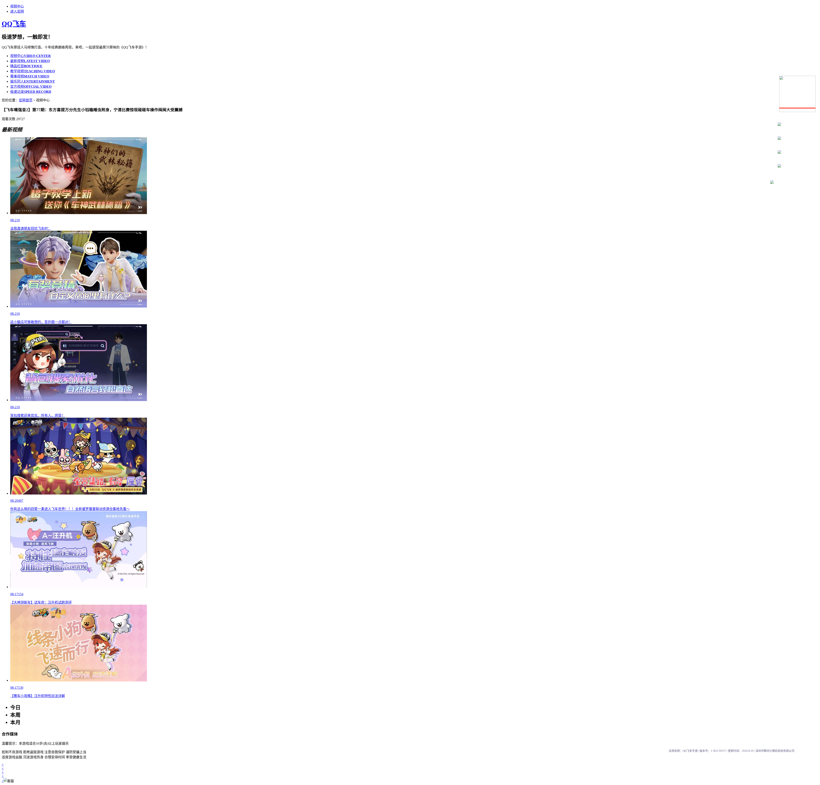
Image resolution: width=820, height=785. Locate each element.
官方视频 (30, 86)
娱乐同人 (32, 81)
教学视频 (32, 71)
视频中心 (17, 6)
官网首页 (25, 100)
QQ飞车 (14, 24)
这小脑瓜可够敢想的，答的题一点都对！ (41, 322)
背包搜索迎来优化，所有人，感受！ (37, 415)
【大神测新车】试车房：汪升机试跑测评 (41, 602)
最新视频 (30, 61)
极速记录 (30, 91)
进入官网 (17, 11)
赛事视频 (29, 76)
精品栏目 (26, 66)
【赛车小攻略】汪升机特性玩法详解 (37, 696)
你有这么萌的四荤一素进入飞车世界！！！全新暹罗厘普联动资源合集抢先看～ (70, 509)
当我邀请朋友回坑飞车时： (30, 228)
